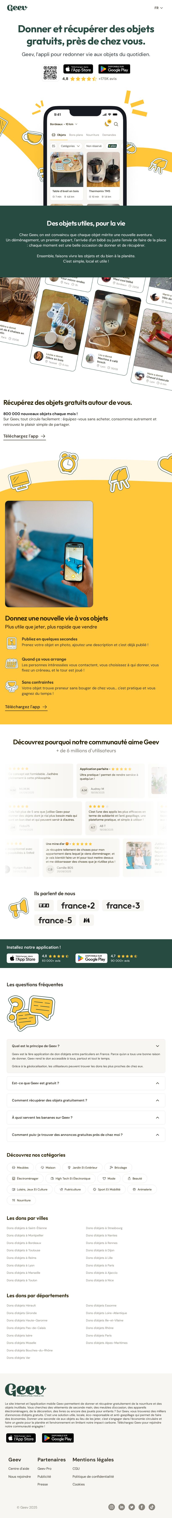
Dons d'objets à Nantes (101, 1235)
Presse (43, 1484)
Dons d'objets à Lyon (20, 1265)
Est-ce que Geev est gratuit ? (35, 1083)
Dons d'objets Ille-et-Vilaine (104, 1320)
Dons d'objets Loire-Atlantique (106, 1313)
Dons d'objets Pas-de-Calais (26, 1328)
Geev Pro (44, 1468)
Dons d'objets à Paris (100, 1265)
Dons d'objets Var (18, 1358)
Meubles (23, 1167)
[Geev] (17, 8)
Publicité (44, 1476)
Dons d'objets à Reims (21, 1258)
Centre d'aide (18, 1468)
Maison (50, 1167)
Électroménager (27, 1178)
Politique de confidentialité (93, 1476)
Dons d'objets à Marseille (23, 1273)
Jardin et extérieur (85, 1167)
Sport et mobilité (109, 1189)
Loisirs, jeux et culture (32, 1189)
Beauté (137, 1178)
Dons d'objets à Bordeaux (24, 1243)
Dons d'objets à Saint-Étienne (27, 1228)
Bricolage (121, 1167)
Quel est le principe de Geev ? (36, 1046)
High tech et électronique (73, 1178)
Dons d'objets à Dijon (100, 1250)
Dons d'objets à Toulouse (23, 1250)
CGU (76, 1468)
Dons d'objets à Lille (99, 1258)
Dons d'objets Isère (19, 1335)
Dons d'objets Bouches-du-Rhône (30, 1350)
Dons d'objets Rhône (99, 1328)
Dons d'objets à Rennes (101, 1243)
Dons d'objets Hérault (21, 1305)
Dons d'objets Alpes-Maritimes (107, 1343)
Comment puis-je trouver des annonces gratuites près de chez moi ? (67, 1135)
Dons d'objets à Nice (100, 1280)
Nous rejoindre (19, 1476)
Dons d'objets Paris (99, 1335)
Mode (111, 1178)
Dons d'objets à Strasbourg (104, 1228)
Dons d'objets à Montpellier (25, 1235)
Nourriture (24, 1200)
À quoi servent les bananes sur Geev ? (42, 1117)
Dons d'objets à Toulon (22, 1280)
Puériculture (73, 1189)
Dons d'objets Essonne (101, 1305)
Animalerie (145, 1189)
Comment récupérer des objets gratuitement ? (49, 1100)
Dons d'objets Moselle (21, 1343)
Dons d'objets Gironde (22, 1313)
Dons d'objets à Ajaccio (101, 1273)
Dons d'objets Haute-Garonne (27, 1320)
